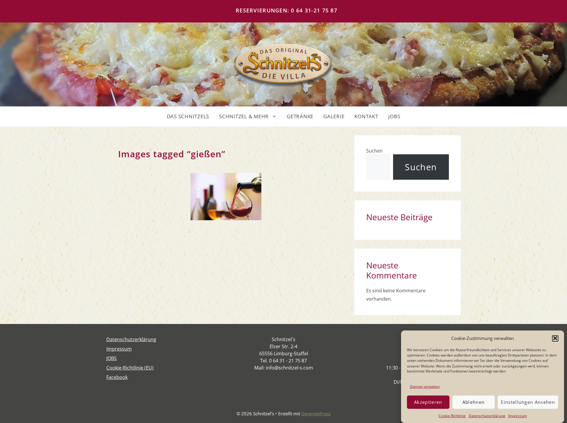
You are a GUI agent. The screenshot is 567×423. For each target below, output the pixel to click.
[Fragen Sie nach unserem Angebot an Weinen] (225, 196)
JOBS (394, 116)
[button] (555, 338)
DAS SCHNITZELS (188, 116)
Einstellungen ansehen (528, 402)
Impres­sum (517, 415)
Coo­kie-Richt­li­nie (452, 415)
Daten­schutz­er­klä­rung (487, 415)
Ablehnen (473, 402)
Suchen (374, 151)
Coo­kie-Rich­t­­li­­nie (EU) (130, 367)
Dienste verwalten (425, 386)
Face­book (117, 377)
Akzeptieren (428, 402)
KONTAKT (366, 116)
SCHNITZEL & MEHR (244, 116)
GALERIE (333, 116)
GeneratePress (316, 413)
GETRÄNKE (300, 116)
